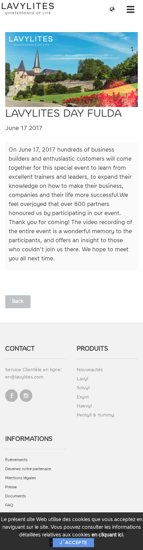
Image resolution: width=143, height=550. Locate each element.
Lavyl (82, 378)
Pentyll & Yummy (95, 415)
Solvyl (83, 387)
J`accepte (73, 542)
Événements (16, 460)
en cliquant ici (107, 535)
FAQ (9, 505)
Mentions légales (20, 478)
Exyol (83, 396)
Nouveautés (90, 369)
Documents (15, 496)
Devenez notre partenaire (28, 469)
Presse (11, 487)
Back (18, 301)
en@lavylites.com (24, 377)
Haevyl (84, 405)
